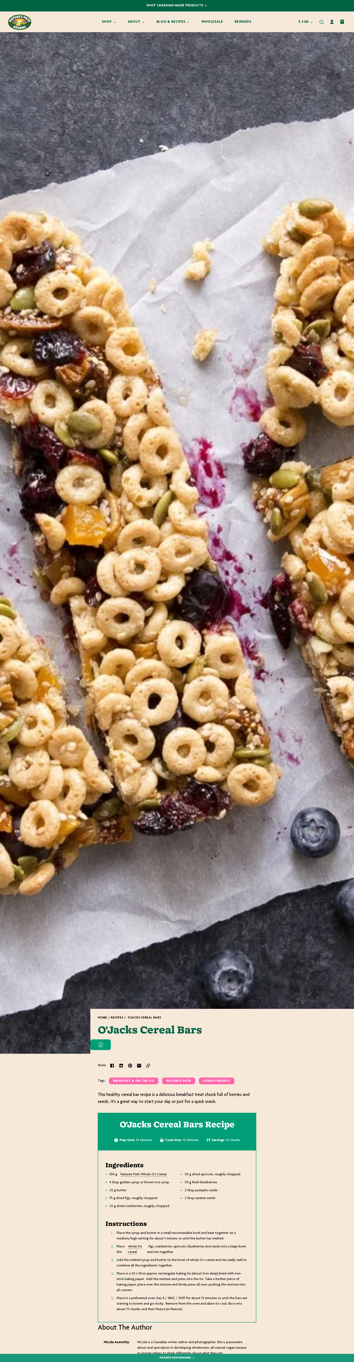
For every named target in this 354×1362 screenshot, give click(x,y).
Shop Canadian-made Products (175, 5)
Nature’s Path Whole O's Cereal (143, 1174)
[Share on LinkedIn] (121, 1065)
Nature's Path (178, 1081)
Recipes (117, 1017)
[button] (321, 21)
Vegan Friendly (216, 1081)
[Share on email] (139, 1065)
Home (102, 1017)
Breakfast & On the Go (133, 1081)
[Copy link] (148, 1065)
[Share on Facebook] (112, 1065)
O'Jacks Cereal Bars (144, 1017)
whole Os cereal (135, 1249)
